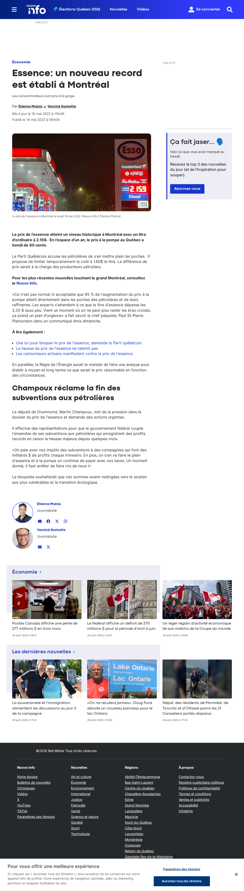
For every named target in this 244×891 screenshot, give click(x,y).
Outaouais (133, 845)
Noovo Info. (27, 283)
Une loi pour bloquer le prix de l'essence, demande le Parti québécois (79, 342)
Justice (76, 799)
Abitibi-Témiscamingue (142, 777)
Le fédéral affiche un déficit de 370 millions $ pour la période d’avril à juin (121, 626)
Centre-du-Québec (140, 788)
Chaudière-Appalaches (143, 794)
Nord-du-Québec (138, 822)
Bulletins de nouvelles (34, 782)
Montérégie (133, 839)
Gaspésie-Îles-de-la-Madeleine (149, 857)
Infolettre (186, 811)
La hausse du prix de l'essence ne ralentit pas (57, 348)
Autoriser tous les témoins (182, 881)
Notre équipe (27, 777)
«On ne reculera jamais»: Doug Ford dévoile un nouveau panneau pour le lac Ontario (119, 708)
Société (77, 822)
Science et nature (84, 817)
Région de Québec (139, 851)
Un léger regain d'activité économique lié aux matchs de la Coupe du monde (197, 626)
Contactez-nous (191, 777)
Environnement (82, 788)
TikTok (22, 811)
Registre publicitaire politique (201, 782)
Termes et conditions (195, 794)
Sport (75, 828)
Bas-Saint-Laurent (139, 782)
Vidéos (143, 9)
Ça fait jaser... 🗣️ (197, 142)
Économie (21, 62)
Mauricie (131, 817)
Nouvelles (118, 9)
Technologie (80, 834)
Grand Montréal (137, 805)
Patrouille (78, 805)
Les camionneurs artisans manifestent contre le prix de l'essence (74, 353)
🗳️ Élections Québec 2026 (76, 9)
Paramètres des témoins (36, 817)
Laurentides (134, 834)
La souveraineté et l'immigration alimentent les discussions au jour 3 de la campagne (44, 708)
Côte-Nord (133, 828)
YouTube (23, 805)
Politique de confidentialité (199, 788)
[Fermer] (236, 874)
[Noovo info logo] (36, 9)
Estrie (129, 799)
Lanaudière (133, 811)
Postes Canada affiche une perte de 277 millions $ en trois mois (44, 626)
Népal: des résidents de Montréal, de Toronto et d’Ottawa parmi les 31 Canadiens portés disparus (195, 708)
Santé (75, 811)
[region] (122, 875)
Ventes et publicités (194, 799)
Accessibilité (188, 805)
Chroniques (26, 788)
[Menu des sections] (14, 9)
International (80, 794)
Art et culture (81, 777)
